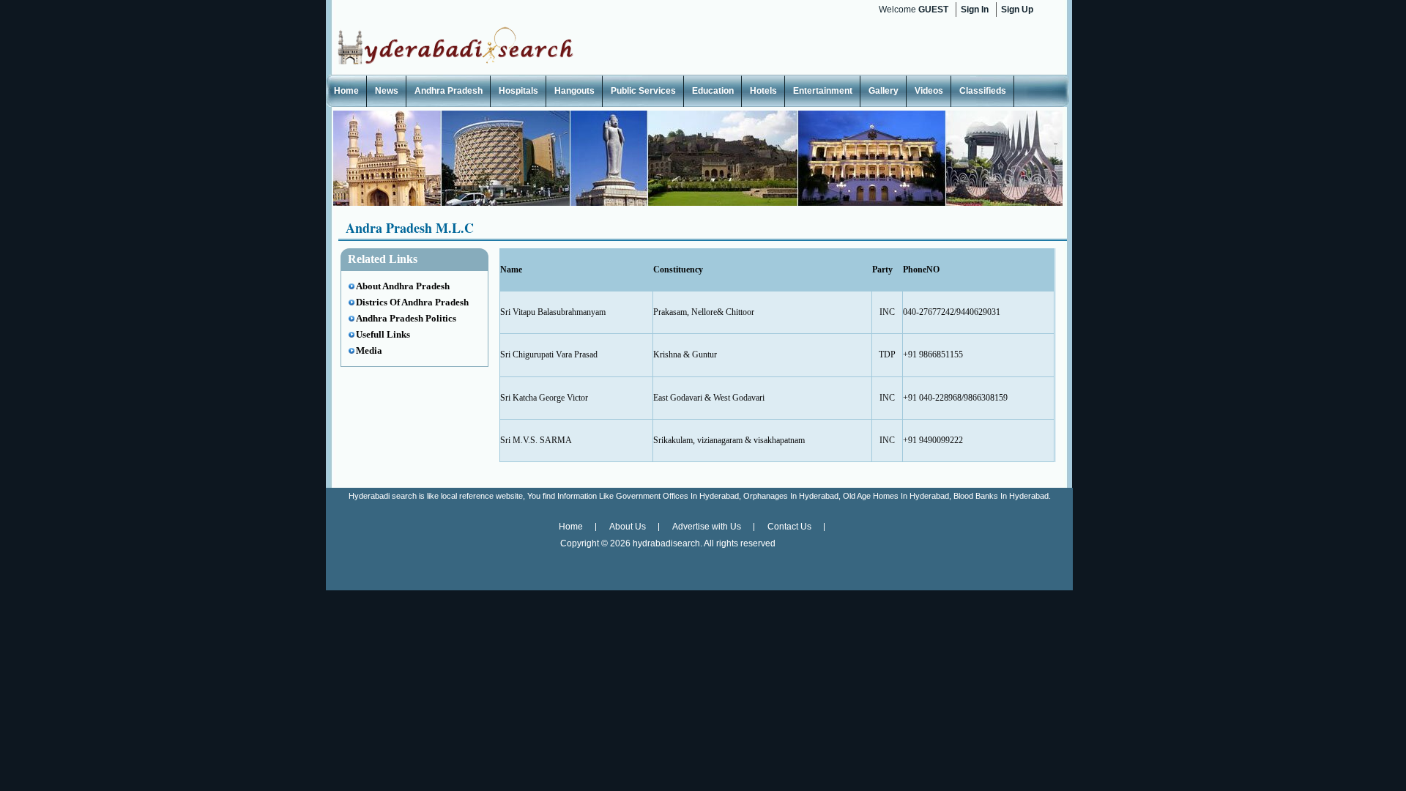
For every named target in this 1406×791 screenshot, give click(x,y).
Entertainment (822, 91)
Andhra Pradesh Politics (406, 318)
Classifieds (982, 91)
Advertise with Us (706, 526)
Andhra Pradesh (448, 91)
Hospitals (518, 91)
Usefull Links (383, 334)
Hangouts (574, 91)
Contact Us (789, 526)
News (386, 91)
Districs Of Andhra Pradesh (412, 302)
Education (713, 91)
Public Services (643, 91)
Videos (929, 91)
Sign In (975, 9)
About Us (627, 526)
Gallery (883, 91)
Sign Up (1017, 9)
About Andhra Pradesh (403, 286)
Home (346, 91)
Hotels (763, 91)
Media (369, 350)
